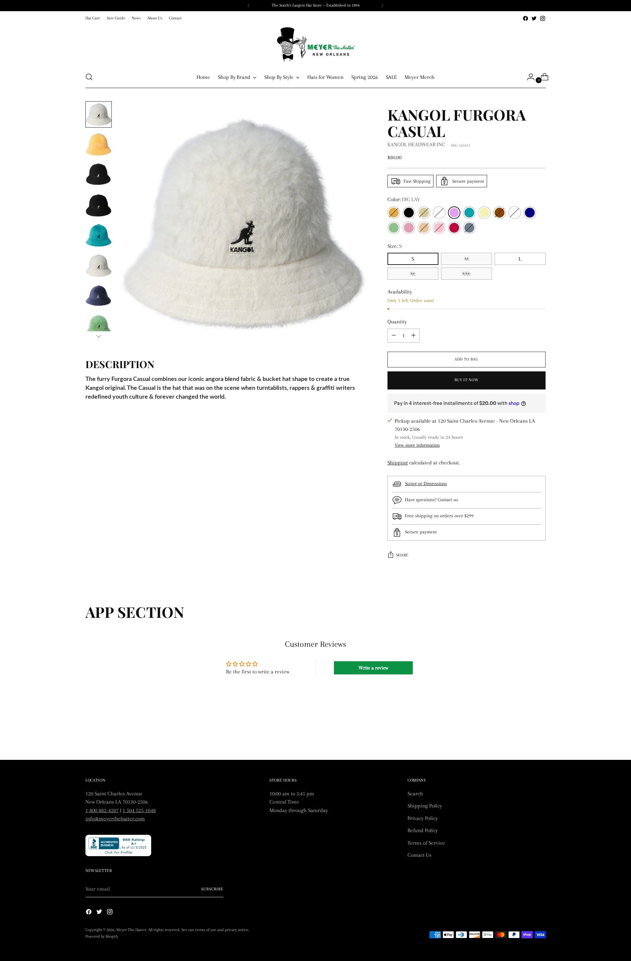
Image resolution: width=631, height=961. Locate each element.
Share (402, 555)
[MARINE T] (514, 212)
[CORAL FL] (439, 212)
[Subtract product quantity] (413, 335)
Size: (394, 246)
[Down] (98, 336)
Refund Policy (423, 830)
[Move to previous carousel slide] (524, 737)
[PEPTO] (409, 228)
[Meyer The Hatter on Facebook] (525, 18)
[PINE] (424, 228)
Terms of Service (426, 843)
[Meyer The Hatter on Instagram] (543, 18)
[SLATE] (469, 228)
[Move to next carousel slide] (540, 737)
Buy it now (467, 380)
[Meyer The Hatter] (315, 44)
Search (415, 793)
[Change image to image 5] (98, 235)
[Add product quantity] (394, 335)
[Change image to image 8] (98, 326)
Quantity (397, 321)
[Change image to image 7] (98, 296)
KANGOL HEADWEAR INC (416, 144)
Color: (403, 199)
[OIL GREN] (393, 228)
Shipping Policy (425, 806)
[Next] (382, 5)
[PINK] (439, 228)
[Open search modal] (89, 76)
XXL (466, 273)
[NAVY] (530, 212)
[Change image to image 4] (98, 205)
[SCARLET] (454, 228)
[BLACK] (409, 212)
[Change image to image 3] (98, 175)
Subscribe (212, 889)
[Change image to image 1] (98, 114)
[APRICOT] (393, 212)
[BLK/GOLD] (424, 212)
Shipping (397, 462)
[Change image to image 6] (98, 265)
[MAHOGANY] (499, 212)
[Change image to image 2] (98, 144)
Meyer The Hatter (131, 929)
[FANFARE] (469, 212)
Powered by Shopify (101, 936)
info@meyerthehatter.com (115, 818)
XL (413, 273)
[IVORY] (484, 212)
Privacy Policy (423, 818)
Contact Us (420, 855)
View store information (417, 445)
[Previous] (249, 5)
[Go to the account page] (528, 76)
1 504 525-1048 (139, 810)
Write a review (373, 668)
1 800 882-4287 (102, 810)
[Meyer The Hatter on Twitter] (534, 18)
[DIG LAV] (454, 212)
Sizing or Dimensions (426, 483)
